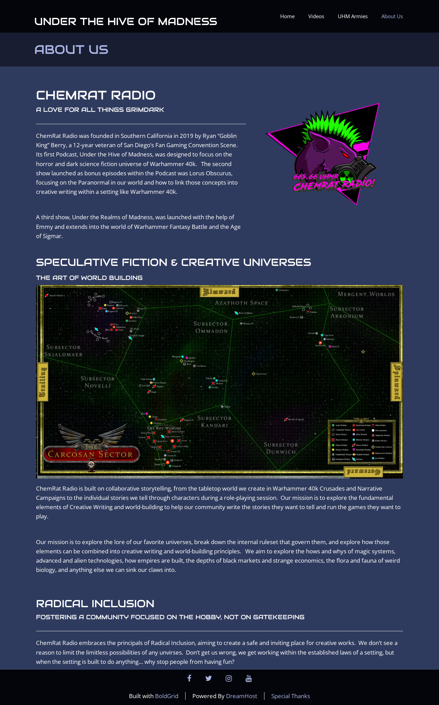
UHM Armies (353, 16)
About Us (392, 16)
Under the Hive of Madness (125, 21)
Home (287, 16)
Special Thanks (290, 696)
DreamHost (241, 696)
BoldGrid (166, 696)
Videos (316, 16)
